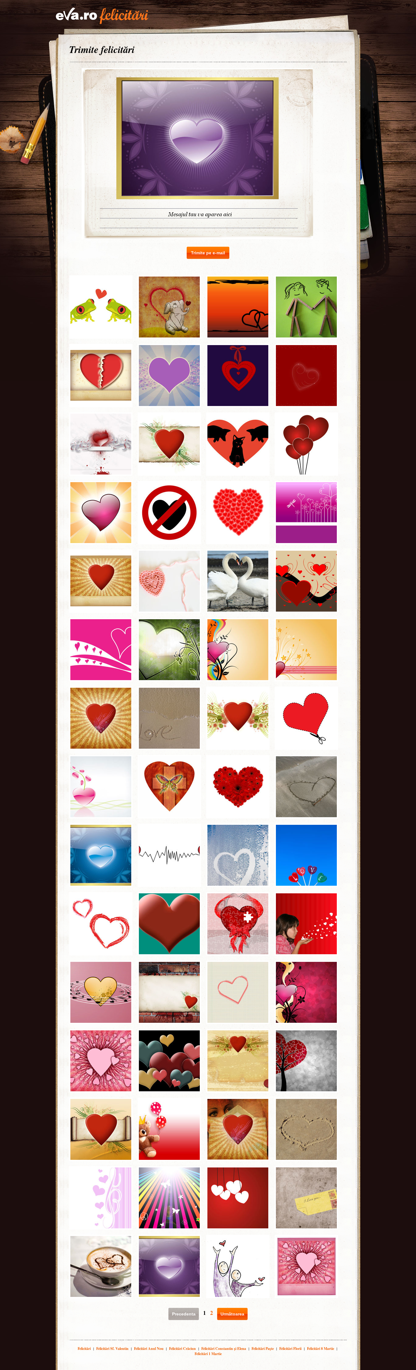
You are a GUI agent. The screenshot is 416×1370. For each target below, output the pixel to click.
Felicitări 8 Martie (320, 1348)
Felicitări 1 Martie (208, 1353)
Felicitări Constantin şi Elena (223, 1348)
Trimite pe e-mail (208, 252)
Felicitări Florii (290, 1348)
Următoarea (232, 1314)
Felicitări (84, 1348)
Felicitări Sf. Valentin (112, 1348)
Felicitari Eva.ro (102, 16)
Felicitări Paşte (263, 1348)
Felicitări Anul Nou (149, 1348)
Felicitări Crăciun (182, 1348)
